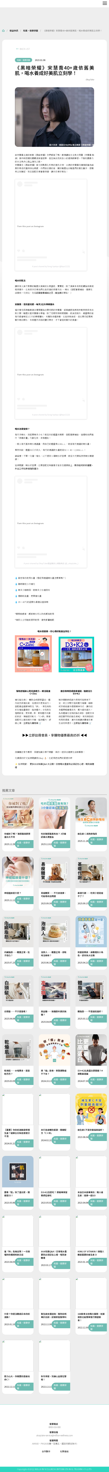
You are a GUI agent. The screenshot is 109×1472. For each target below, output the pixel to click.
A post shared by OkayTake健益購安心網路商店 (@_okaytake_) (51, 563)
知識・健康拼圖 (30, 30)
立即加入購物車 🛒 (32, 723)
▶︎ (23, 735)
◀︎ (85, 735)
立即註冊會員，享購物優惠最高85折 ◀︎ (56, 735)
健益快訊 (14, 30)
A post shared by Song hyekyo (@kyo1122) (51, 266)
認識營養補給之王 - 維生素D (49, 292)
